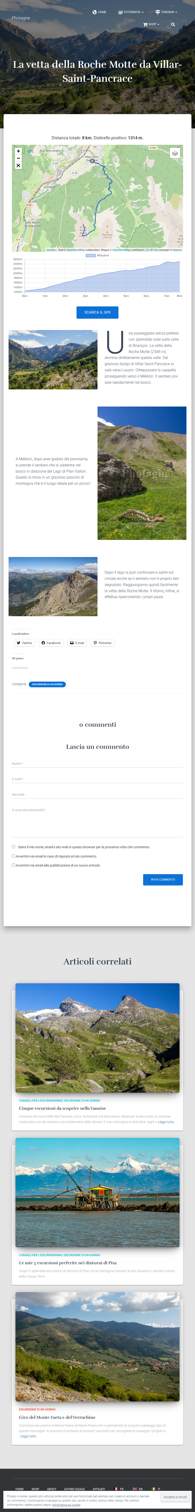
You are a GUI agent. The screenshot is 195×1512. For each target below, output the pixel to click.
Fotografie (132, 12)
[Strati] (175, 153)
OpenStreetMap (76, 250)
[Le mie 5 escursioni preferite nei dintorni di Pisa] (97, 1192)
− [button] (18, 158)
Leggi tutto (166, 1122)
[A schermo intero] (18, 165)
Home (102, 12)
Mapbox (177, 250)
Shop (153, 24)
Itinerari (168, 12)
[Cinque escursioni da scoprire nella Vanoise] (97, 1037)
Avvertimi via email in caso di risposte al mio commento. (56, 856)
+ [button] (18, 151)
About (51, 1489)
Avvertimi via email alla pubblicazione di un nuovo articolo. (58, 865)
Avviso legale (74, 1489)
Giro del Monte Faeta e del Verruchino (57, 1417)
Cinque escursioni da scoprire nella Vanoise (62, 1108)
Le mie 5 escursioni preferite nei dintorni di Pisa (68, 1262)
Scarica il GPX (97, 312)
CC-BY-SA (152, 250)
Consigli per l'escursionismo (40, 1100)
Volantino (51, 250)
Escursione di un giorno (47, 684)
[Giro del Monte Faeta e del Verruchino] (97, 1346)
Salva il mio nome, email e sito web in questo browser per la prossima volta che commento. (84, 847)
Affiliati (99, 1489)
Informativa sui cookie (66, 1505)
